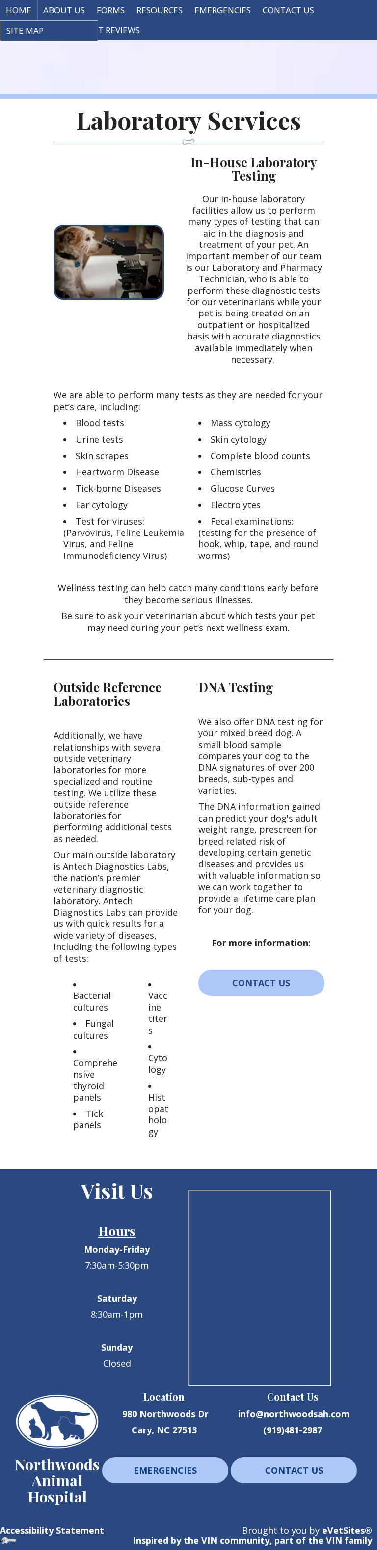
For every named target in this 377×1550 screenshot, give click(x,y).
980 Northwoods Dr (165, 1414)
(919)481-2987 (292, 1430)
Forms (111, 10)
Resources (159, 10)
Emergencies (222, 10)
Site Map (25, 30)
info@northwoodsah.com (294, 1414)
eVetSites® (347, 1530)
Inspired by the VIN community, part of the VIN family (252, 1540)
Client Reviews (107, 30)
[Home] (57, 1420)
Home (18, 10)
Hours (116, 1230)
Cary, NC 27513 (164, 1430)
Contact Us (288, 10)
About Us (64, 10)
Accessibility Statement (52, 1530)
